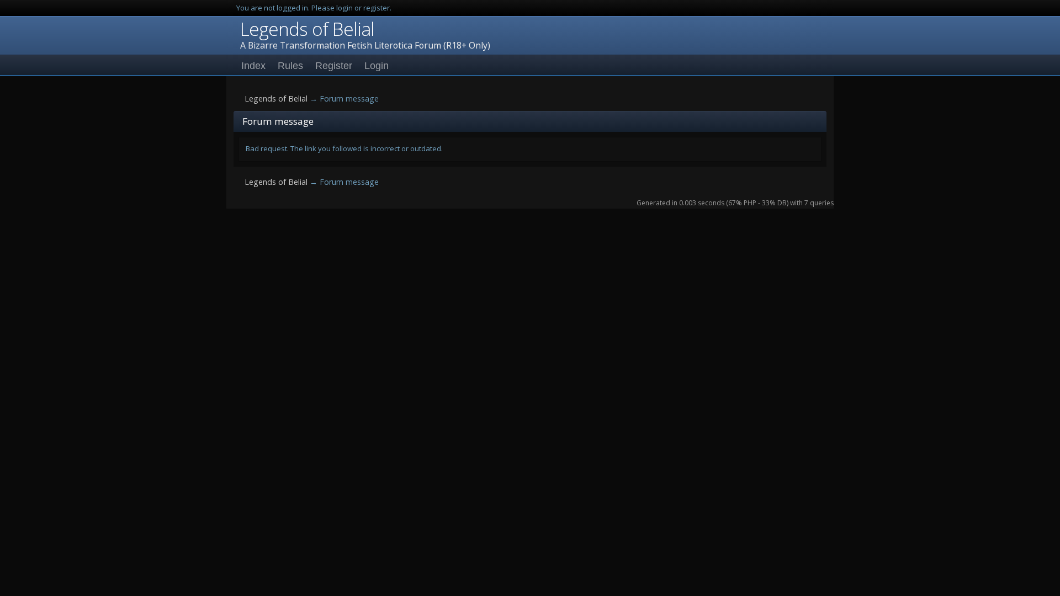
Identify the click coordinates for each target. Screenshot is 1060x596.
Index (253, 65)
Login (376, 65)
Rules (290, 65)
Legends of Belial (307, 28)
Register (333, 65)
